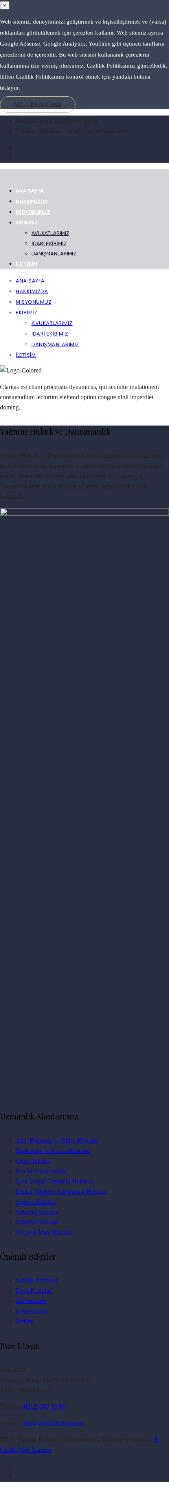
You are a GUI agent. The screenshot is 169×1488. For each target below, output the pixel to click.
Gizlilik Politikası (37, 104)
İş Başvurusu (32, 1311)
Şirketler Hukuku (37, 1212)
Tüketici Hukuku (37, 1222)
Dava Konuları (34, 1290)
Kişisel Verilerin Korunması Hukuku (61, 1191)
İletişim (26, 264)
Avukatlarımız (50, 233)
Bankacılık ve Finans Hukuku (53, 1150)
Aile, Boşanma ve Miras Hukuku (57, 1140)
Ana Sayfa (30, 191)
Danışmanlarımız (53, 254)
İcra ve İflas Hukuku (41, 1171)
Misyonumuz (33, 212)
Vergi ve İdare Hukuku (44, 1232)
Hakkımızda (32, 201)
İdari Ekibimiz (49, 243)
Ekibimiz (27, 223)
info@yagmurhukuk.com (53, 1423)
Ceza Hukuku (33, 1161)
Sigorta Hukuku (35, 1201)
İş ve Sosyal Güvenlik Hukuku (54, 1181)
